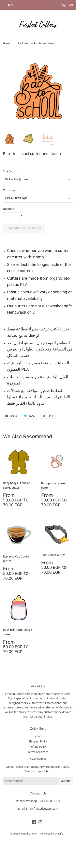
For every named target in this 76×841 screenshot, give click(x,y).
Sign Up (65, 781)
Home (6, 43)
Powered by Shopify (51, 833)
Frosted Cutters (28, 833)
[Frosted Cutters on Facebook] (34, 822)
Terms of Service (38, 752)
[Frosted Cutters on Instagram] (41, 822)
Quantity (8, 208)
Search (38, 736)
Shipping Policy (38, 741)
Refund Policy (38, 746)
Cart (70, 5)
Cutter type (10, 190)
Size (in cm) (10, 171)
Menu (11, 5)
